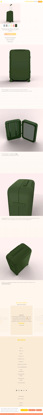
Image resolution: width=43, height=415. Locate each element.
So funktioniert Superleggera (10, 37)
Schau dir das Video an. (6, 283)
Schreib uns (21, 356)
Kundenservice (21, 358)
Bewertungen (10, 41)
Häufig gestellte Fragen (21, 375)
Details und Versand (10, 39)
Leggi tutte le (21, 304)
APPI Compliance (21, 370)
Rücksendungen (21, 382)
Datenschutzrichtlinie (22, 364)
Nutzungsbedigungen (22, 367)
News (21, 353)
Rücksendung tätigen (21, 379)
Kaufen (40, 1)
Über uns (21, 350)
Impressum (21, 361)
